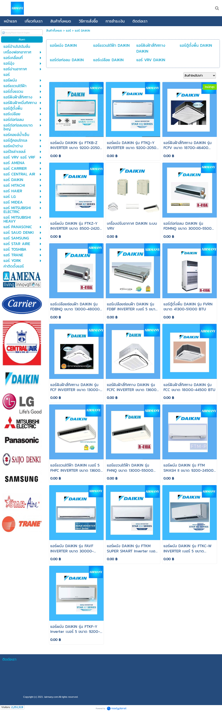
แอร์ (68, 30)
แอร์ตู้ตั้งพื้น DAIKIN (196, 45)
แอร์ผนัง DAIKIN (63, 45)
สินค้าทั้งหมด (54, 30)
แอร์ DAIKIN (82, 30)
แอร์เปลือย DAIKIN (108, 60)
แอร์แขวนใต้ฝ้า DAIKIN (111, 45)
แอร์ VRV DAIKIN (150, 60)
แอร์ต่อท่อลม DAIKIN (67, 60)
